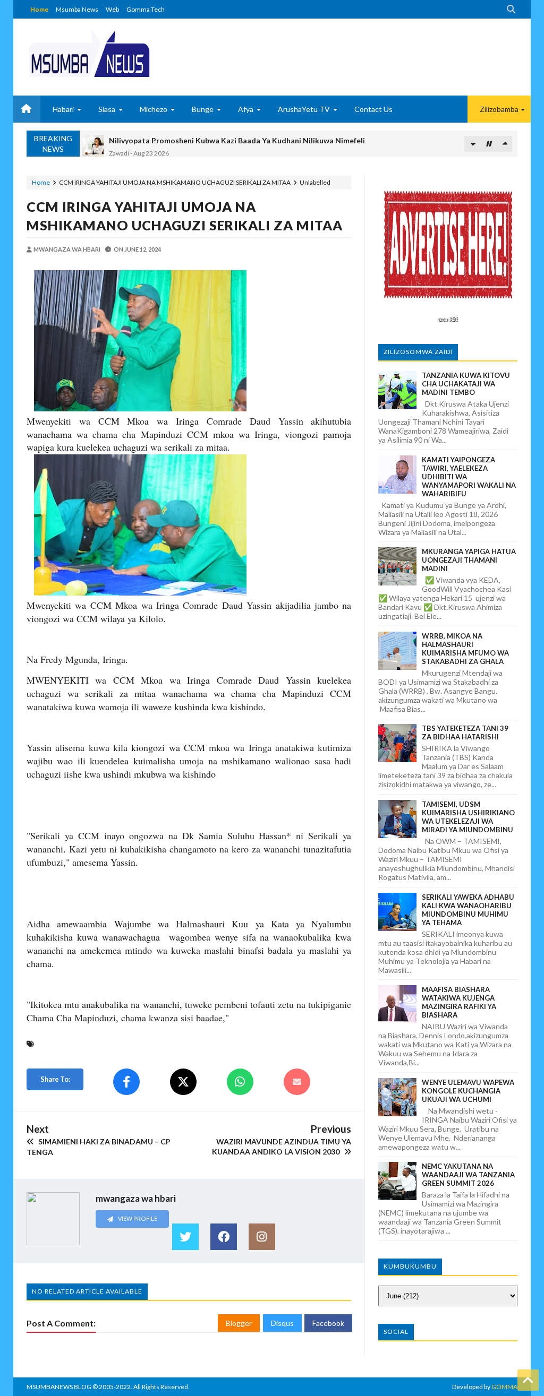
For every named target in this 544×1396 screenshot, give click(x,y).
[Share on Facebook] (126, 1081)
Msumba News (77, 9)
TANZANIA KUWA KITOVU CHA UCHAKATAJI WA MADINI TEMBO (466, 384)
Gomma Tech (145, 9)
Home (39, 9)
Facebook (328, 1323)
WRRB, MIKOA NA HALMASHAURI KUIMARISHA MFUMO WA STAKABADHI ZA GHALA (465, 649)
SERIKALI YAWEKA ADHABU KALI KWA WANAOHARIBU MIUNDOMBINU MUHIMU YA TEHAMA (468, 910)
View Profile (137, 1218)
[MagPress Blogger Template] (89, 53)
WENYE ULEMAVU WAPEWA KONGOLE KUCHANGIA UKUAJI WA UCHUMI (468, 1091)
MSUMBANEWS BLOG (59, 1387)
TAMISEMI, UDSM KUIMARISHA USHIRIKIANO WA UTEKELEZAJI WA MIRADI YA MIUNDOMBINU (468, 817)
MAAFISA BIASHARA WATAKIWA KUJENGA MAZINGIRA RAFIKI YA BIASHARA (459, 1002)
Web (112, 9)
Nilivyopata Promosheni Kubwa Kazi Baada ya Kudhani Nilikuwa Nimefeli (237, 138)
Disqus (282, 1323)
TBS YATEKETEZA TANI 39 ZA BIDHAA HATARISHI (465, 732)
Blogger (239, 1323)
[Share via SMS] (297, 1081)
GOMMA (504, 1387)
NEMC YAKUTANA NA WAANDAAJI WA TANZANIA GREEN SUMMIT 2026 (468, 1174)
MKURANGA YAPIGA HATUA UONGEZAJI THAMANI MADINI (469, 560)
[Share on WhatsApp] (240, 1081)
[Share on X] (183, 1081)
